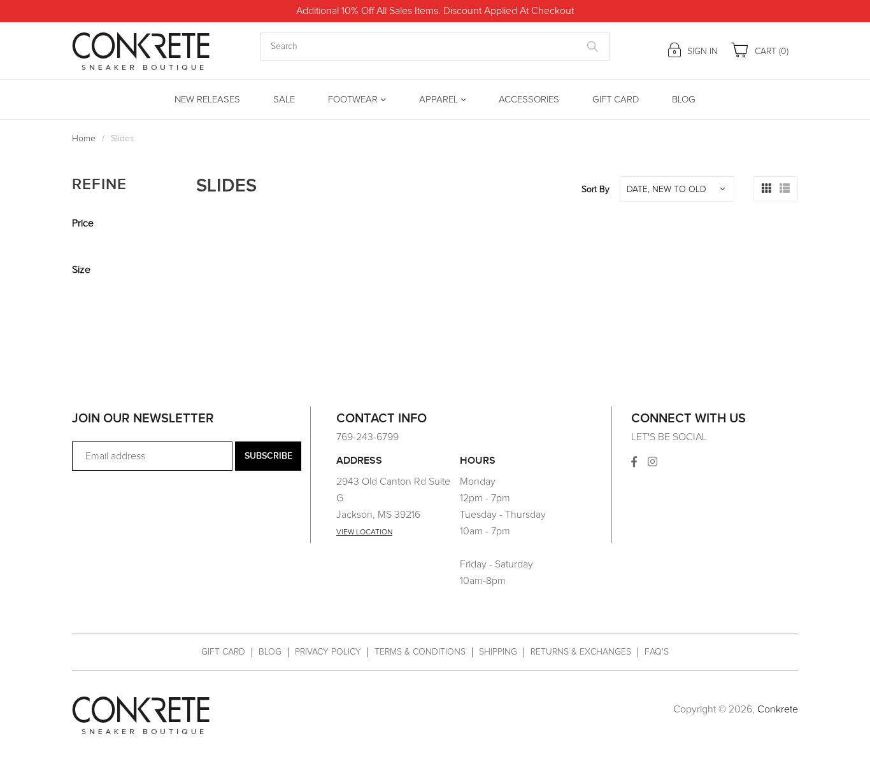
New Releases (207, 99)
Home (84, 138)
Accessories (529, 99)
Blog (683, 99)
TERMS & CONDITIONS (420, 652)
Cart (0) (770, 51)
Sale (284, 99)
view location (364, 532)
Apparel (438, 99)
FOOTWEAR (353, 99)
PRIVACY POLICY (328, 652)
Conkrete (777, 709)
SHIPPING (498, 652)
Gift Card (615, 99)
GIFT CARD (223, 652)
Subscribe (268, 455)
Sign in (701, 51)
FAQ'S (657, 652)
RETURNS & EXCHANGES (581, 652)
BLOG (270, 652)
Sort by (595, 189)
